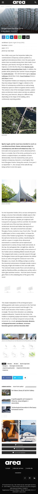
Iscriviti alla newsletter (19, 452)
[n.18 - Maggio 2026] (27, 431)
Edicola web (20, 445)
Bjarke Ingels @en (25, 363)
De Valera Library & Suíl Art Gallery (22, 390)
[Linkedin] (34, 478)
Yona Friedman (25, 76)
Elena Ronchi (6, 31)
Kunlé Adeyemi (8, 74)
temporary (5, 370)
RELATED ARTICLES (6, 386)
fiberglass (5, 365)
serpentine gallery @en (9, 368)
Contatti (7, 468)
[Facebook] (25, 478)
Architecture (9, 6)
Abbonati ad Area (18, 468)
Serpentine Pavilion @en (23, 368)
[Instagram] (29, 478)
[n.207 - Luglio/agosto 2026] (10, 431)
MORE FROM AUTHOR (18, 386)
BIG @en (16, 363)
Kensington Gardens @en (16, 365)
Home (2, 6)
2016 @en (9, 363)
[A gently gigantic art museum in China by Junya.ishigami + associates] (6, 401)
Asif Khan (5, 78)
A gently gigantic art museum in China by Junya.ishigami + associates (22, 401)
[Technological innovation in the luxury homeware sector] (6, 409)
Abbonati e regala (20, 448)
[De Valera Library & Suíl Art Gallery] (6, 392)
